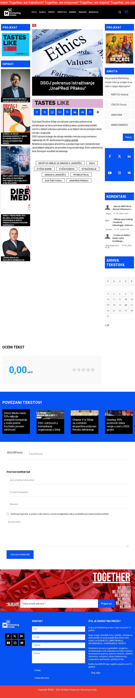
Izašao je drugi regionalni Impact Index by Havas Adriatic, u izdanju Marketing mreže (15, 138)
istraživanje (89, 168)
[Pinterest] (90, 112)
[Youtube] (110, 173)
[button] (119, 12)
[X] (44, 112)
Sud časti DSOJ (53, 180)
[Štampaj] (82, 112)
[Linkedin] (75, 112)
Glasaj (128, 137)
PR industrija (81, 174)
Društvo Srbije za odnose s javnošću (60, 163)
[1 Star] (74, 369)
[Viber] (67, 112)
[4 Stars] (88, 369)
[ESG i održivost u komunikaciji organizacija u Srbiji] (50, 422)
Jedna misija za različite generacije (13, 258)
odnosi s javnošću (55, 174)
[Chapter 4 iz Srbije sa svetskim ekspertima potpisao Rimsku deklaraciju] (84, 422)
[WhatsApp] (52, 112)
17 (108, 304)
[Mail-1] (129, 173)
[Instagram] (119, 173)
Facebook (36, 454)
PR (34, 25)
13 (126, 299)
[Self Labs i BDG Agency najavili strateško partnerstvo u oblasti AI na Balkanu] (15, 160)
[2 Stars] (79, 369)
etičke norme (44, 168)
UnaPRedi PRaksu (78, 180)
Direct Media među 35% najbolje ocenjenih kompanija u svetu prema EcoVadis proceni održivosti (15, 220)
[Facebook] (37, 112)
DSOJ (92, 163)
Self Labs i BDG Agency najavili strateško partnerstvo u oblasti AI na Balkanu (15, 179)
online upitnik (71, 140)
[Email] (59, 112)
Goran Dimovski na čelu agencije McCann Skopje (15, 100)
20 (126, 304)
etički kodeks (66, 168)
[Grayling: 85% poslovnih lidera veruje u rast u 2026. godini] (119, 422)
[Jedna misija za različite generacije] (15, 242)
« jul (107, 325)
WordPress (15, 452)
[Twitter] (119, 156)
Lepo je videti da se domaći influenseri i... (122, 208)
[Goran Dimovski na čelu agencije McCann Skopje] (15, 83)
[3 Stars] (83, 369)
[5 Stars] (92, 369)
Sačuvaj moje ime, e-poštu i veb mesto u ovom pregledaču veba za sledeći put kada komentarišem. (60, 513)
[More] (97, 112)
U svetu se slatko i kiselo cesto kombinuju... (121, 238)
